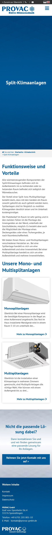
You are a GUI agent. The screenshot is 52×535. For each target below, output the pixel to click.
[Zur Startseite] (18, 10)
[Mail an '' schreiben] (33, 2)
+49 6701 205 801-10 (22, 517)
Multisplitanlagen (16, 373)
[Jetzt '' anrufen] (26, 2)
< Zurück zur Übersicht (12, 2)
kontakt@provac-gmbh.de (24, 520)
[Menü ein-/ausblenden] (47, 8)
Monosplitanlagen (16, 308)
